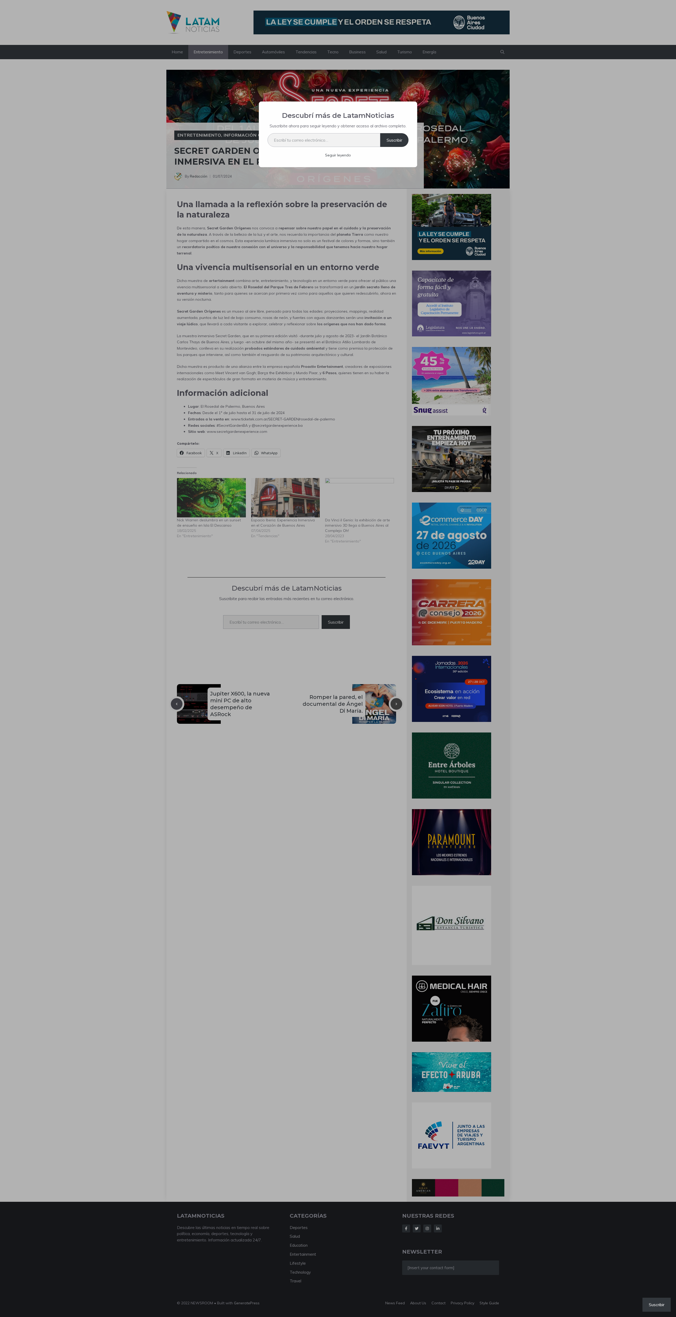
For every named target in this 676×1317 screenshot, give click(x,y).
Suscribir (394, 140)
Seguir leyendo (338, 155)
